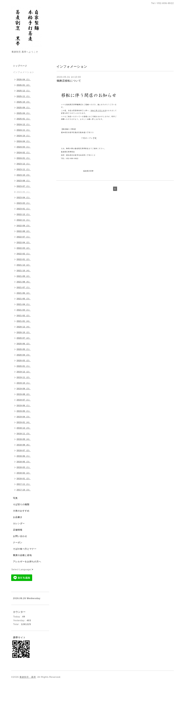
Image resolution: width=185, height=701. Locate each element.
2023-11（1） (24, 169)
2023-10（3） (24, 175)
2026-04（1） (24, 79)
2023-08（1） (24, 181)
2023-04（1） (24, 197)
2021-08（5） (24, 282)
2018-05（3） (24, 462)
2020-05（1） (24, 349)
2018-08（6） (24, 445)
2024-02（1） (24, 152)
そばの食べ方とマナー (24, 549)
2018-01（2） (24, 478)
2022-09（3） (24, 225)
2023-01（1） (24, 209)
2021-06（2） (24, 293)
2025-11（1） (24, 96)
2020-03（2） (24, 360)
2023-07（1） (24, 186)
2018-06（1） (24, 456)
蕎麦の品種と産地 (22, 555)
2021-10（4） (24, 270)
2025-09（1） (24, 107)
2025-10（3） (24, 102)
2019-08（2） (24, 394)
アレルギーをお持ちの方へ (27, 561)
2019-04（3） (24, 417)
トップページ (20, 66)
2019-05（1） (24, 411)
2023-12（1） (24, 164)
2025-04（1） (24, 113)
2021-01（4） (24, 321)
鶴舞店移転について (69, 80)
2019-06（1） (24, 405)
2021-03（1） (24, 310)
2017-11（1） (24, 484)
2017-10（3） (24, 490)
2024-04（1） (24, 141)
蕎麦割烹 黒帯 (28, 677)
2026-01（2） (24, 85)
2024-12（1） (24, 124)
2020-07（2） (24, 338)
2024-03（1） (24, 147)
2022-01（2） (24, 259)
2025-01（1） (24, 119)
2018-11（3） (24, 433)
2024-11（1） (24, 130)
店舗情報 (17, 530)
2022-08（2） (24, 231)
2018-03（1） (24, 467)
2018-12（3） (24, 428)
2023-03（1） (24, 203)
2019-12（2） (24, 372)
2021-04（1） (24, 304)
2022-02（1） (24, 254)
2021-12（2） (24, 265)
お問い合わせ (20, 536)
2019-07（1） (24, 400)
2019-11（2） (24, 377)
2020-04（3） (24, 355)
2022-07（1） (24, 237)
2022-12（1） (24, 214)
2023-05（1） (24, 192)
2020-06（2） (24, 344)
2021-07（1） (24, 287)
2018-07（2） (24, 450)
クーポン (17, 542)
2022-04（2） (24, 242)
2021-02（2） (24, 315)
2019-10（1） (24, 383)
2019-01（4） (24, 422)
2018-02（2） (24, 473)
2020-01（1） (24, 366)
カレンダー (19, 523)
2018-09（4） (24, 439)
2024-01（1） (24, 158)
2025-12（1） (24, 91)
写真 (15, 498)
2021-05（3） (24, 299)
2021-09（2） (24, 276)
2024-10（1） (24, 136)
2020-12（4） (24, 327)
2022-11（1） (24, 220)
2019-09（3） (24, 388)
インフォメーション (23, 72)
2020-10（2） (24, 332)
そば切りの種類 (21, 504)
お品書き (17, 517)
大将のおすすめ (21, 511)
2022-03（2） (24, 248)
